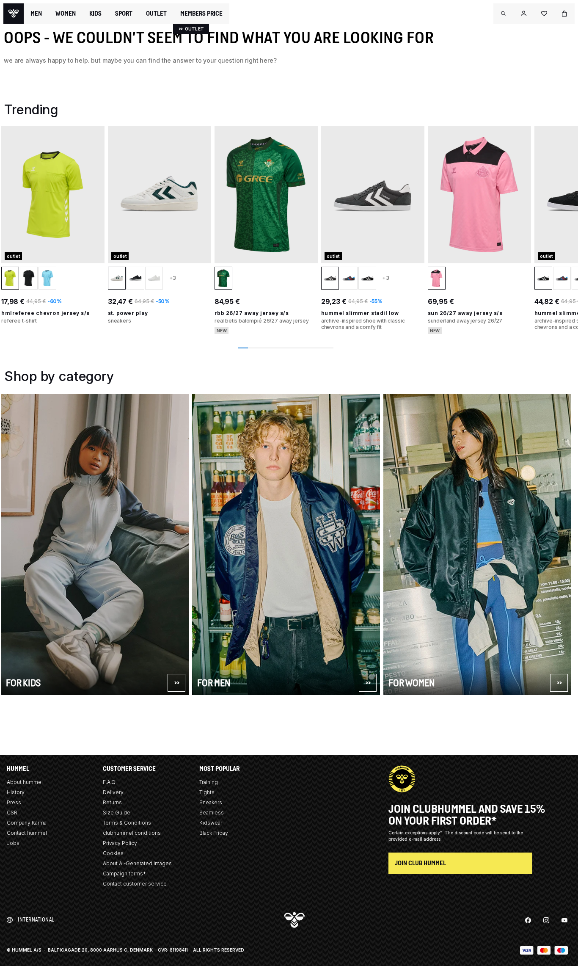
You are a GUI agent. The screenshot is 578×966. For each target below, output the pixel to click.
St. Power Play (128, 313)
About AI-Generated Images (137, 863)
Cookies (113, 853)
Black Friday (213, 833)
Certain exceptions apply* (415, 832)
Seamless (211, 812)
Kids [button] (95, 13)
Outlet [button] (156, 13)
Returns (112, 802)
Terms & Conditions (127, 823)
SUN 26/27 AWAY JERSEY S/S (465, 313)
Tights (207, 792)
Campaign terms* (124, 873)
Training (208, 782)
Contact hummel (27, 833)
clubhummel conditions (132, 833)
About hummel (25, 782)
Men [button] (36, 13)
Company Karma (27, 823)
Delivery (113, 792)
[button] (503, 13)
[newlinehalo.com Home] (13, 13)
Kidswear (210, 823)
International (36, 919)
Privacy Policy (120, 843)
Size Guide (116, 812)
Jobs (13, 843)
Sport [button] (123, 13)
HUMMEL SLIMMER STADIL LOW (360, 313)
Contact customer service (135, 883)
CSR (12, 812)
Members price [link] (201, 13)
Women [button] (65, 13)
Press (14, 802)
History (16, 792)
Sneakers (210, 802)
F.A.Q (109, 782)
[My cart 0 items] (564, 13)
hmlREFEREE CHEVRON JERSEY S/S (45, 313)
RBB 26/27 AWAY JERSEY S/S (252, 313)
